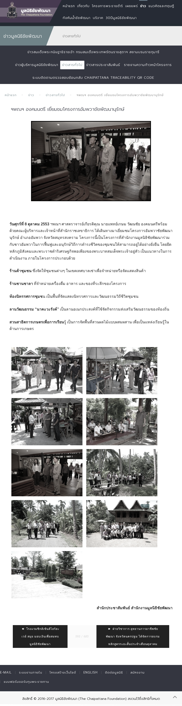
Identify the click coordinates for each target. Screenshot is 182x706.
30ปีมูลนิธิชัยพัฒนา (121, 17)
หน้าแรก (11, 95)
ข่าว (31, 95)
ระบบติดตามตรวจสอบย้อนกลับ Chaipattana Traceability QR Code (93, 77)
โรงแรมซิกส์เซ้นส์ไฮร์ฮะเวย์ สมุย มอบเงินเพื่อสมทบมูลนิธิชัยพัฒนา (40, 636)
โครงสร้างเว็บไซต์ (63, 672)
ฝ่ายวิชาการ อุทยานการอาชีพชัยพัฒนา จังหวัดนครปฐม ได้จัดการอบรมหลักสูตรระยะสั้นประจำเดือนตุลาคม (133, 636)
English (90, 672)
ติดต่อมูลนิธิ (114, 672)
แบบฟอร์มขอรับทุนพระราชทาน (26, 681)
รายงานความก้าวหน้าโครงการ (148, 64)
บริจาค (98, 17)
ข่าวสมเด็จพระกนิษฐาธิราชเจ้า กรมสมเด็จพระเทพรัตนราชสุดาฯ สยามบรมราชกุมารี (93, 52)
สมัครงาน (137, 672)
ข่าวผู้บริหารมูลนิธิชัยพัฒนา (36, 64)
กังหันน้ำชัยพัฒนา (77, 17)
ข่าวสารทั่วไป (72, 64)
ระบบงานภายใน (30, 672)
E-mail (6, 672)
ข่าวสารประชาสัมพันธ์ (103, 64)
